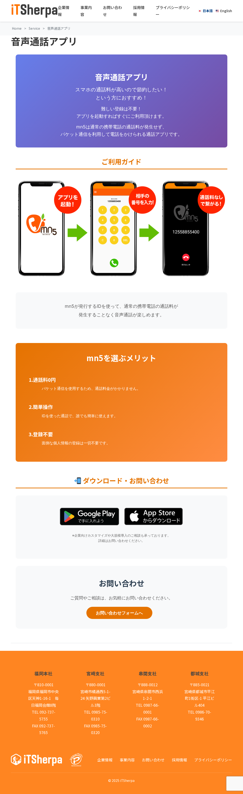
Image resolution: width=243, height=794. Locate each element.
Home (17, 28)
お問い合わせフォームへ (119, 612)
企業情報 (63, 11)
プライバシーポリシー (173, 11)
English (226, 10)
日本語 (208, 10)
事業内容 (86, 11)
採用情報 (139, 11)
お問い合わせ (112, 11)
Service (34, 28)
